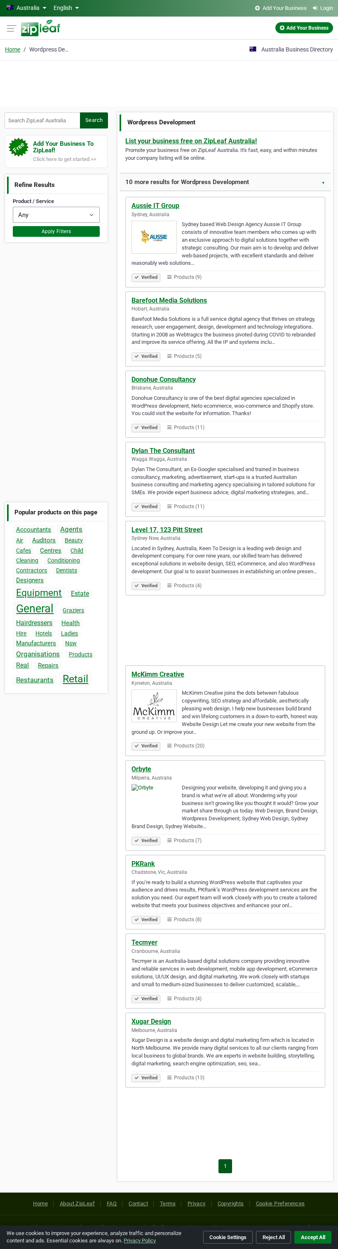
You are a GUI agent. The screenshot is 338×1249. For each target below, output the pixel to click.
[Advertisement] (169, 82)
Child (76, 550)
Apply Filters (56, 231)
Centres (50, 550)
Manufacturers (36, 643)
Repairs (48, 665)
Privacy (197, 1203)
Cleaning (27, 560)
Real (22, 665)
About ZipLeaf (77, 1203)
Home (12, 49)
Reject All (274, 1237)
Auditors (44, 540)
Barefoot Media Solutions (169, 300)
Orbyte (141, 769)
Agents (71, 529)
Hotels (43, 633)
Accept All (313, 1237)
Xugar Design (151, 1021)
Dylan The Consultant (163, 451)
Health (70, 623)
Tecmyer (144, 942)
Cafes (23, 550)
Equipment (39, 592)
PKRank (143, 864)
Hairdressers (34, 623)
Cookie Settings (227, 1237)
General (35, 608)
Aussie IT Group (155, 206)
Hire (21, 633)
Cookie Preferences (280, 1203)
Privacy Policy (140, 1240)
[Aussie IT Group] (156, 238)
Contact (138, 1203)
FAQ (112, 1203)
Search (94, 120)
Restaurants (35, 680)
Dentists (66, 570)
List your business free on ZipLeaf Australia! (191, 141)
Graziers (73, 610)
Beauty (74, 540)
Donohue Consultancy (163, 379)
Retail (75, 679)
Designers (30, 580)
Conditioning (63, 560)
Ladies (69, 633)
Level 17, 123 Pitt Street (166, 530)
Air (19, 540)
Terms (168, 1203)
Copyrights (231, 1203)
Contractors (31, 570)
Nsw (71, 643)
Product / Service (33, 201)
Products (80, 654)
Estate (80, 594)
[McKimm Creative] (156, 707)
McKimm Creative (157, 674)
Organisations (38, 654)
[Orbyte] (156, 801)
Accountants (33, 529)
